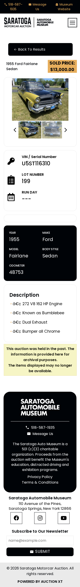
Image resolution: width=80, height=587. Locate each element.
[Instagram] (40, 518)
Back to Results (29, 49)
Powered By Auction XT (40, 581)
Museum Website (64, 6)
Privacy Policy (40, 476)
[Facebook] (16, 518)
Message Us (37, 6)
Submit (40, 551)
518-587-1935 (13, 6)
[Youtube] (64, 518)
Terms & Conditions (40, 482)
